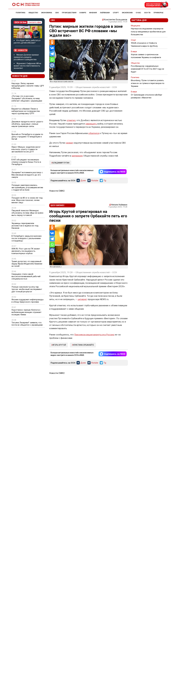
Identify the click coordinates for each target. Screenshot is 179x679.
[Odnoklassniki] (52, 42)
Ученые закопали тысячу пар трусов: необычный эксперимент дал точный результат (27, 289)
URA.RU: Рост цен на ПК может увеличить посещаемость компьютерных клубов (26, 251)
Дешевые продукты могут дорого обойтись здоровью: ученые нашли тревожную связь (27, 123)
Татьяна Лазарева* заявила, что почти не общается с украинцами (27, 323)
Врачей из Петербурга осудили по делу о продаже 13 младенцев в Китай (27, 136)
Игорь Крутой (59, 345)
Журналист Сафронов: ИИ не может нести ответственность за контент (27, 65)
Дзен (83, 180)
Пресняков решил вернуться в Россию (94, 334)
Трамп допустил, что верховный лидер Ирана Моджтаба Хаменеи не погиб (27, 263)
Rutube (94, 180)
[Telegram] (52, 53)
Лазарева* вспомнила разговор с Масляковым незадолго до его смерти (27, 174)
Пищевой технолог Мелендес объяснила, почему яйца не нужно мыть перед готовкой (27, 212)
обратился (93, 133)
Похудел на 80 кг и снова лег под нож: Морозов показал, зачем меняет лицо (27, 200)
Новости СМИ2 (57, 190)
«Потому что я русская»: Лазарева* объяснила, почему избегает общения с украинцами (27, 98)
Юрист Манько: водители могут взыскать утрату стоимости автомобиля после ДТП (26, 149)
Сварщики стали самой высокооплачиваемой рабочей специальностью (26, 276)
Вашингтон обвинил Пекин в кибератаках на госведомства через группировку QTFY (26, 111)
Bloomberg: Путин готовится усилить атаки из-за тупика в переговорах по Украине (147, 83)
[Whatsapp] (52, 59)
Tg (105, 180)
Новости (22, 50)
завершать (91, 123)
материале (77, 155)
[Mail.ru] (52, 65)
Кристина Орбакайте (83, 345)
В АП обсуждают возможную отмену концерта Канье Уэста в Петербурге (26, 162)
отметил (71, 120)
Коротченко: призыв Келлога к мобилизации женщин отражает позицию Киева (26, 312)
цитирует (82, 299)
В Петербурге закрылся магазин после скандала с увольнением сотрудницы (27, 238)
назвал (69, 142)
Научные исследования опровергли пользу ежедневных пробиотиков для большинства (148, 31)
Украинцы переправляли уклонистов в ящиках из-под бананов (25, 225)
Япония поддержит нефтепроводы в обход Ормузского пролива (28, 300)
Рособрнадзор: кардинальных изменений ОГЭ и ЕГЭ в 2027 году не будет (147, 69)
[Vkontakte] (52, 48)
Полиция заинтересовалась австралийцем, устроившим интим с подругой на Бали (27, 187)
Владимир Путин (61, 163)
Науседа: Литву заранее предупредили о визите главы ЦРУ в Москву (28, 85)
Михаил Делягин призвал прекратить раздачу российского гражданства (26, 57)
